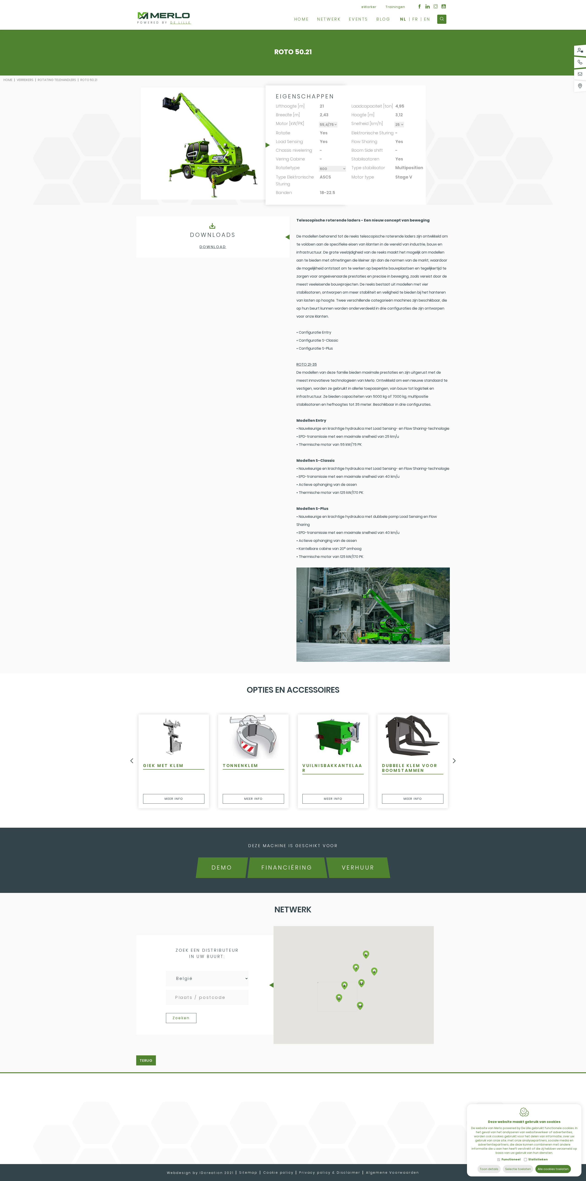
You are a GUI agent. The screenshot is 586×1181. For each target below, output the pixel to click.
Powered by (164, 22)
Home (301, 19)
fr (415, 19)
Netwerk (329, 19)
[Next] (454, 761)
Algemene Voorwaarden (392, 1172)
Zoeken (181, 1018)
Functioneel (511, 1159)
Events (358, 19)
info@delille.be (414, 1108)
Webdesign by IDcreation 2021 (200, 1172)
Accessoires (364, 1082)
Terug (146, 1060)
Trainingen (395, 7)
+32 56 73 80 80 (415, 1100)
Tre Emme (361, 1074)
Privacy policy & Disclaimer (329, 1172)
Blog (383, 19)
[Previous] (131, 761)
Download (213, 246)
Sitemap (248, 1172)
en (427, 19)
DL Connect (363, 1091)
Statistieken (538, 1159)
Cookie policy (278, 1172)
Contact (317, 1100)
